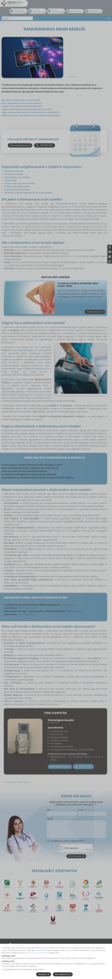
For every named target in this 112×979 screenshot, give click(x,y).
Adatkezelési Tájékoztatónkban (36, 953)
